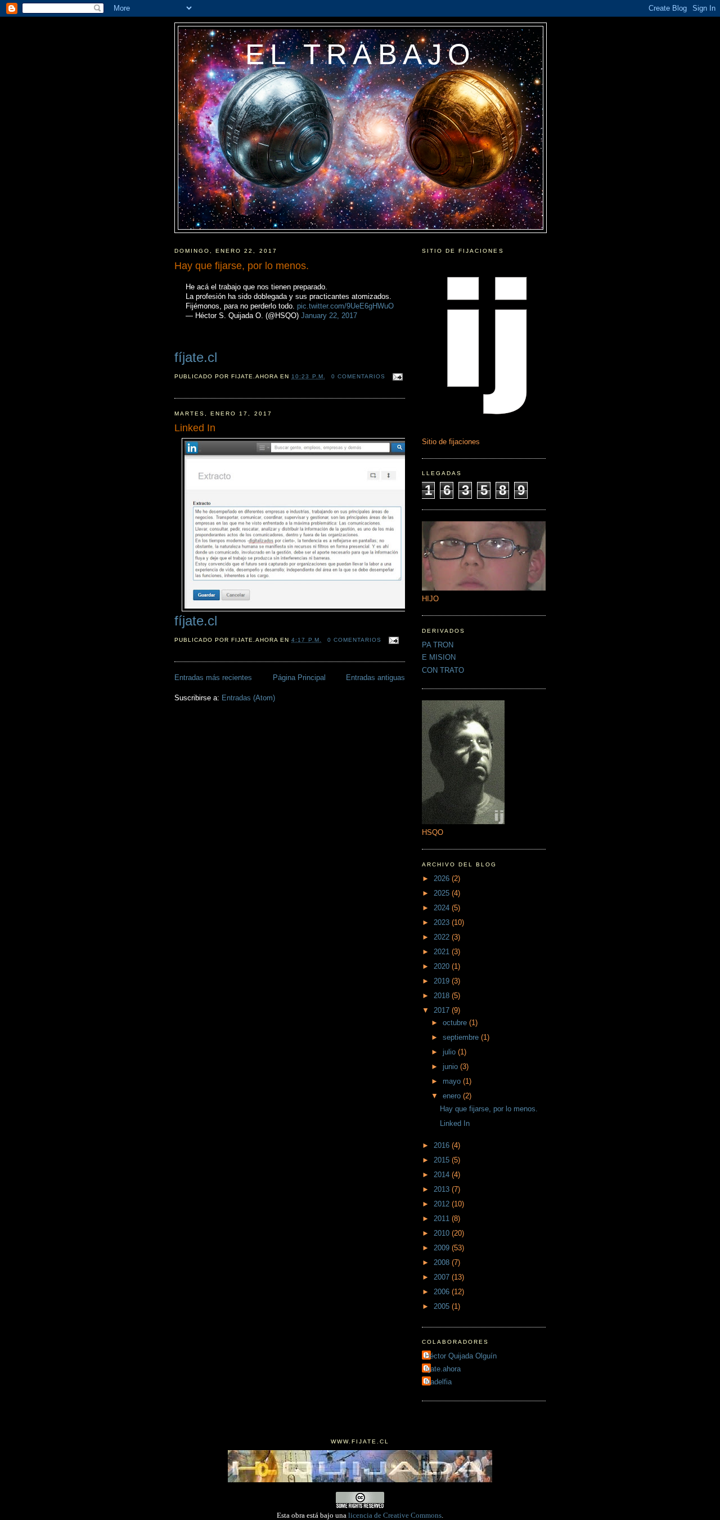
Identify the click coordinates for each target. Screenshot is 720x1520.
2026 (443, 878)
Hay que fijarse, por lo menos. (241, 265)
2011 (443, 1218)
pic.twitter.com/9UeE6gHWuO (345, 306)
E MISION (439, 657)
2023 (443, 922)
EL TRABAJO (360, 54)
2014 (443, 1174)
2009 (443, 1248)
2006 (443, 1291)
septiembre (462, 1037)
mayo (453, 1081)
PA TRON (437, 645)
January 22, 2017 (329, 315)
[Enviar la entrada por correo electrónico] (396, 376)
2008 (443, 1262)
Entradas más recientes (213, 677)
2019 (443, 981)
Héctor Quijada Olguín (461, 1356)
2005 (443, 1306)
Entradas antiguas (375, 677)
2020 (443, 966)
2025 (443, 893)
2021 (443, 951)
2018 (443, 995)
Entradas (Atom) (248, 698)
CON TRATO (443, 670)
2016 (443, 1145)
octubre (456, 1022)
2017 (443, 1010)
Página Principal (299, 677)
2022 (443, 937)
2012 (443, 1204)
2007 (443, 1277)
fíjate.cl (195, 357)
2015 (443, 1160)
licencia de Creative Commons (395, 1515)
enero (453, 1096)
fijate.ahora (443, 1369)
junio (451, 1066)
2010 (443, 1233)
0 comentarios (358, 376)
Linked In (194, 427)
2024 (443, 908)
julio (450, 1052)
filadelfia (438, 1382)
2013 (443, 1189)
